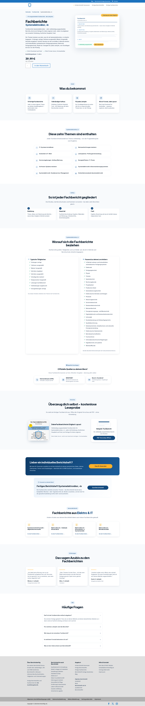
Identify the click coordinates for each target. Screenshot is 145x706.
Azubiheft (77, 681)
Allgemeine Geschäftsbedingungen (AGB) (38, 699)
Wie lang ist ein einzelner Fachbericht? (56, 633)
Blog (92, 1)
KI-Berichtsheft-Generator (82, 665)
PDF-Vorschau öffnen (104, 438)
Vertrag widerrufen (104, 670)
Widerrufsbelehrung (73, 699)
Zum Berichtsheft (98, 487)
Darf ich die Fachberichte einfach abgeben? (58, 615)
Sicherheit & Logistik (57, 691)
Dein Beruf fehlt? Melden (106, 665)
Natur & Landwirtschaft (57, 678)
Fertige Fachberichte (112, 5)
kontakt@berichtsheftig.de (106, 667)
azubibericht (78, 688)
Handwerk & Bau (56, 673)
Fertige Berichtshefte (98, 5)
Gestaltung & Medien (57, 671)
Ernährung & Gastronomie (58, 684)
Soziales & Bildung (56, 689)
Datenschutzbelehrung (59, 699)
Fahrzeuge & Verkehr (57, 680)
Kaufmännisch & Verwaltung (59, 667)
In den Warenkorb (41, 65)
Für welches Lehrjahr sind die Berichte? (56, 627)
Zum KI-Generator (101, 466)
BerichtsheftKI (79, 690)
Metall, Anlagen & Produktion (59, 669)
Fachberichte (35, 12)
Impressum (102, 672)
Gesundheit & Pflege (57, 682)
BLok (76, 683)
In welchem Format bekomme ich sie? (56, 639)
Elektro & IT (54, 676)
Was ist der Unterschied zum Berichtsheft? (57, 646)
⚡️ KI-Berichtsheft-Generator (81, 5)
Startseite (28, 12)
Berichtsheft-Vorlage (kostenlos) (102, 1)
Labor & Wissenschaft (57, 686)
